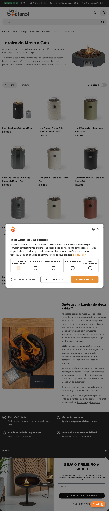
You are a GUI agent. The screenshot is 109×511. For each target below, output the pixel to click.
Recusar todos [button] (54, 279)
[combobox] (93, 229)
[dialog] (54, 255)
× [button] (98, 229)
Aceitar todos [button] (84, 279)
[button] (22, 279)
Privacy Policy (79, 254)
